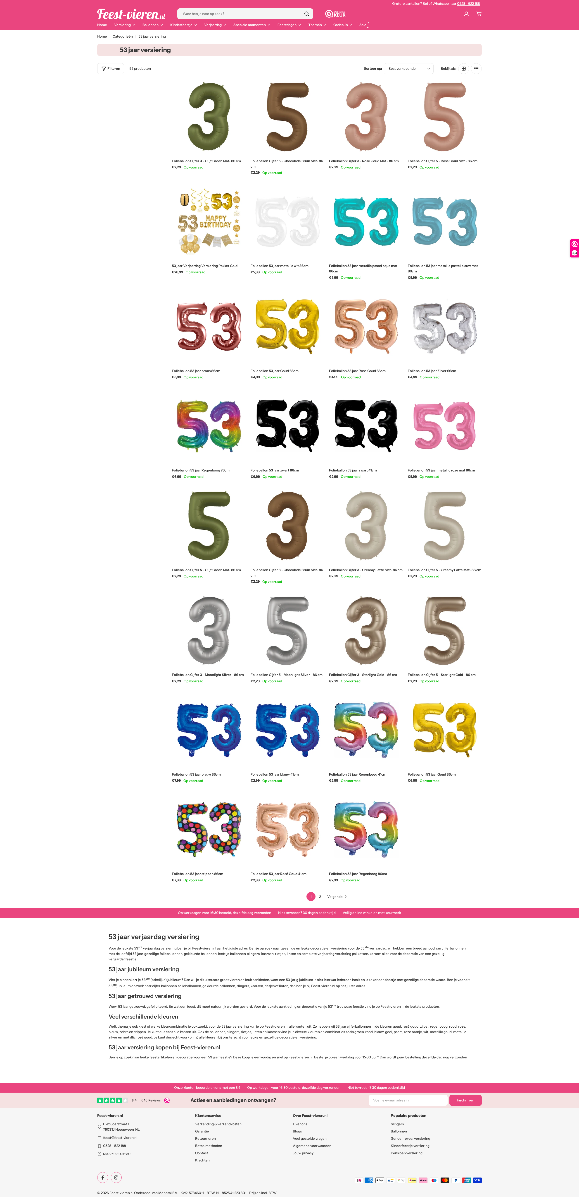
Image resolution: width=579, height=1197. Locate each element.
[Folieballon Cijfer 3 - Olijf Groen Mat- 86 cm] (209, 116)
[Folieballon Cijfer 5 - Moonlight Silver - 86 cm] (288, 631)
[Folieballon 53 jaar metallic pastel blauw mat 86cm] (445, 222)
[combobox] (245, 13)
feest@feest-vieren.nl (120, 1137)
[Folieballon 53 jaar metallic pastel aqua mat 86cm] (366, 222)
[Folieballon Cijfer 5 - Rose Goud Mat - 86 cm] (445, 116)
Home (102, 36)
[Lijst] (476, 68)
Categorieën (123, 36)
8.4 (238, 1087)
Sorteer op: (373, 68)
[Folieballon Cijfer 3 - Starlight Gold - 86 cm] (366, 631)
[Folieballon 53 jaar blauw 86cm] (209, 730)
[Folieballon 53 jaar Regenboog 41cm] (366, 730)
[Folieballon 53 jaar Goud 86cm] (445, 730)
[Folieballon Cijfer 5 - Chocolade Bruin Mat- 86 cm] (288, 116)
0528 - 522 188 (468, 3)
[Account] (467, 14)
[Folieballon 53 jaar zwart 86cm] (288, 426)
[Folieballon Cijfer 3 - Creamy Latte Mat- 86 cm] (366, 525)
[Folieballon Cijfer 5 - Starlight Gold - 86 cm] (445, 631)
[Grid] (463, 68)
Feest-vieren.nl (121, 1193)
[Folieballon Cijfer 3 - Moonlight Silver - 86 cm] (209, 631)
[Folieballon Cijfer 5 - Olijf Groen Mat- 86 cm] (209, 525)
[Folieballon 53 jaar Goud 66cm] (288, 326)
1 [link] (311, 896)
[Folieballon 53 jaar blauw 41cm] (288, 730)
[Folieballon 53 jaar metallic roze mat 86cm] (445, 426)
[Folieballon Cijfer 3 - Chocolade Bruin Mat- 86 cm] (288, 525)
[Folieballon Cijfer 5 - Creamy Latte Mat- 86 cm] (445, 525)
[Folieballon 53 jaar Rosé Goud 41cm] (288, 830)
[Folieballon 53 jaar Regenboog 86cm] (366, 830)
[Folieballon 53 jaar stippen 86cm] (209, 830)
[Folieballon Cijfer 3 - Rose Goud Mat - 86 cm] (366, 116)
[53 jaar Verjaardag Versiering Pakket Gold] (209, 222)
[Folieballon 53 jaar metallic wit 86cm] (288, 222)
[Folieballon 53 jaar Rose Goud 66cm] (366, 326)
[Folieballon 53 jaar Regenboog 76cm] (209, 426)
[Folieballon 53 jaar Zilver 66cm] (445, 326)
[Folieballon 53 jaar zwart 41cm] (366, 426)
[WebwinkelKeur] (335, 14)
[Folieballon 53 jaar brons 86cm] (209, 326)
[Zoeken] (306, 14)
